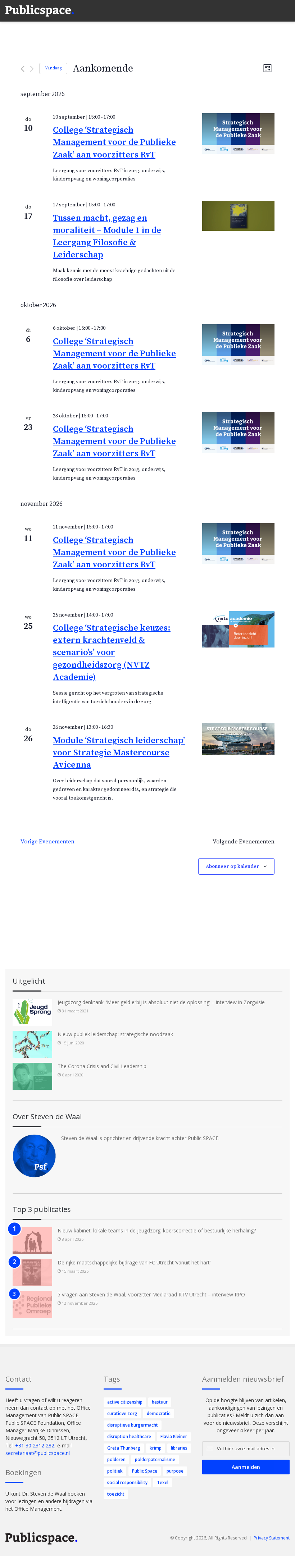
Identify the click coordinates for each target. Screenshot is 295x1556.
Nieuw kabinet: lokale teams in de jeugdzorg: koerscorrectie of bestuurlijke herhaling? (157, 1230)
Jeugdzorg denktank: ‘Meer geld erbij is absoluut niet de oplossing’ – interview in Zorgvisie (161, 1002)
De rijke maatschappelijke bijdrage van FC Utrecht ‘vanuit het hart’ (134, 1262)
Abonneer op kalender (232, 866)
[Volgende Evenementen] (32, 68)
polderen (116, 1459)
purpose (175, 1471)
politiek (115, 1471)
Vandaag (53, 68)
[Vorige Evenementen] (22, 68)
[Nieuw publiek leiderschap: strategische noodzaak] (32, 1044)
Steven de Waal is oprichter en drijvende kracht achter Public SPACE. (140, 1138)
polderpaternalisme (155, 1459)
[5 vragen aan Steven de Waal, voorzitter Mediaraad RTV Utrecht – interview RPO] (32, 1304)
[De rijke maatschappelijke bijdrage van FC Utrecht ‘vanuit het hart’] (32, 1272)
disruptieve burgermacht (132, 1425)
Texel (162, 1482)
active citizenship (124, 1402)
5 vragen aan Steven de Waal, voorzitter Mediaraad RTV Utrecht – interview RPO (151, 1294)
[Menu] (286, 7)
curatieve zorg (122, 1413)
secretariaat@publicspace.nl (37, 1453)
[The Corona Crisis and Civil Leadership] (32, 1076)
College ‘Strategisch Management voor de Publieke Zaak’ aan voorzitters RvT (114, 142)
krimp (156, 1448)
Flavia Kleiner (173, 1436)
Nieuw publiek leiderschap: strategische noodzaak (115, 1034)
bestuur (160, 1402)
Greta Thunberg (123, 1448)
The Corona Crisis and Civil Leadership (102, 1066)
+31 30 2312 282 (34, 1445)
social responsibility (127, 1482)
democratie (159, 1413)
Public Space (144, 1471)
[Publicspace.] (39, 11)
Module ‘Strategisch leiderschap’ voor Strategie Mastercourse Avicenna (119, 752)
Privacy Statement (272, 1538)
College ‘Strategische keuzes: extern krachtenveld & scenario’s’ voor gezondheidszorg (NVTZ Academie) (112, 652)
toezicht (115, 1494)
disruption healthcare (129, 1436)
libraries (179, 1448)
